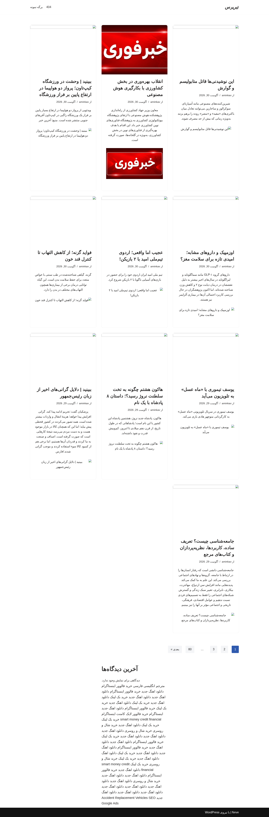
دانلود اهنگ (109, 753)
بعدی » (175, 649)
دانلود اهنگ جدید (152, 691)
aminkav (226, 95)
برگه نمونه (36, 7)
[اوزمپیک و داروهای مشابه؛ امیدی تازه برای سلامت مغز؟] (206, 221)
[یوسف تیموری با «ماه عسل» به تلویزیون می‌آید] (206, 357)
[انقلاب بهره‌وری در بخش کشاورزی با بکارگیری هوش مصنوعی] (134, 49)
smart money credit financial (140, 719)
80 (190, 649)
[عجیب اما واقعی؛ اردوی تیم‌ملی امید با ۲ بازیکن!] (134, 221)
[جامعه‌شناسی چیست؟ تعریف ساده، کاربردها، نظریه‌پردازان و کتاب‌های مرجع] (206, 509)
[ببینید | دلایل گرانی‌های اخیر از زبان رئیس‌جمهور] (63, 357)
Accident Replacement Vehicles (125, 798)
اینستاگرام (156, 714)
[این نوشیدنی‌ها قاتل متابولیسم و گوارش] (206, 49)
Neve (235, 812)
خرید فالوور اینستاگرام (117, 686)
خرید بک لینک (119, 697)
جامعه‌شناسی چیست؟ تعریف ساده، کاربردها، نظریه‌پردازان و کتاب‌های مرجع (207, 548)
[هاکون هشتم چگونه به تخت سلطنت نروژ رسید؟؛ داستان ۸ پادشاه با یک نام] (134, 357)
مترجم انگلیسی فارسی (149, 686)
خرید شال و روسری (138, 731)
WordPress (212, 812)
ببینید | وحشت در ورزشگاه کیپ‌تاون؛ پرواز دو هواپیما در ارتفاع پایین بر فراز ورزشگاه (65, 88)
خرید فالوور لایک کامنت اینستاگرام (125, 714)
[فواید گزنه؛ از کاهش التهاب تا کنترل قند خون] (63, 221)
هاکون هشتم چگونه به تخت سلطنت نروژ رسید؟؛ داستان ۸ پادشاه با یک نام (135, 396)
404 (48, 7)
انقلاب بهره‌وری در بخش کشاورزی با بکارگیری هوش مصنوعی (138, 88)
